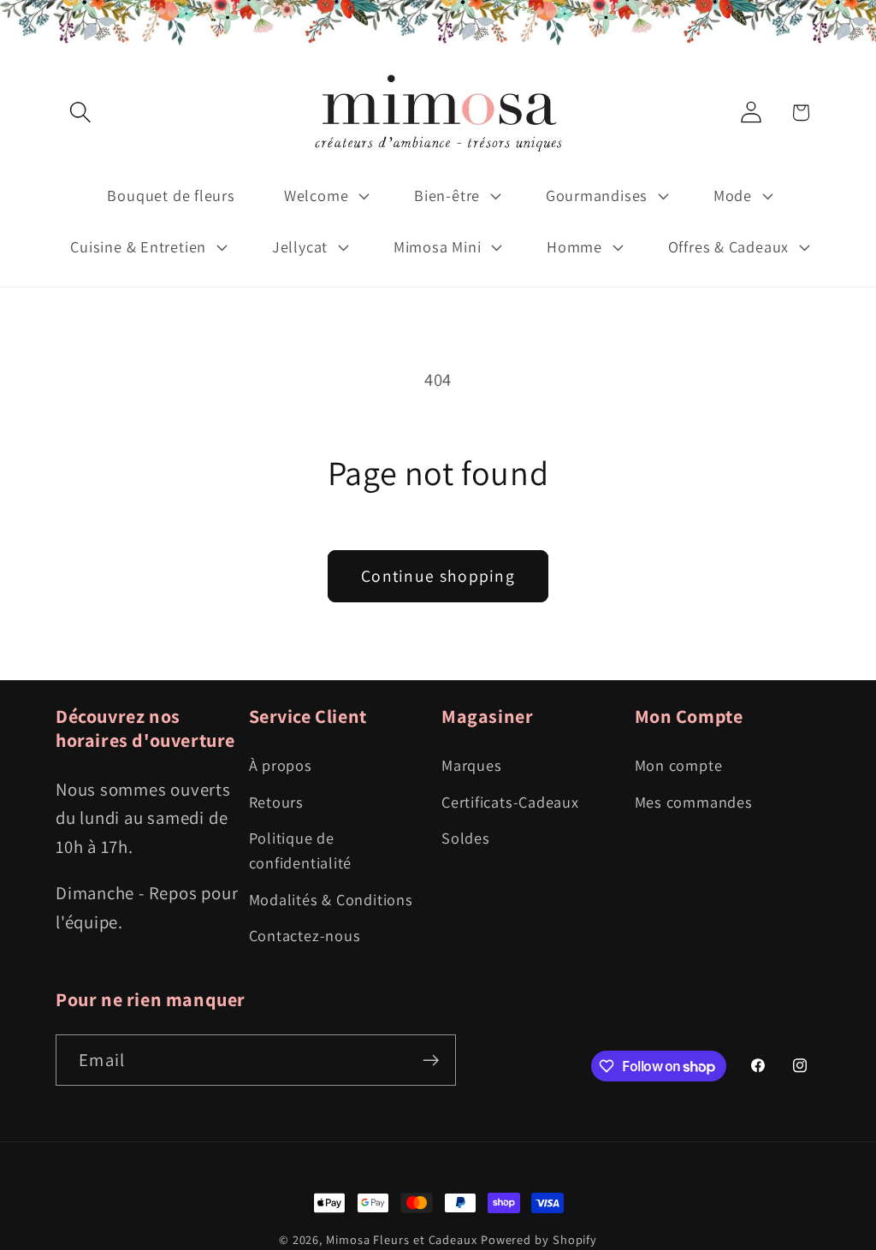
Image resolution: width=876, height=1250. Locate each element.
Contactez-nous (305, 935)
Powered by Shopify (539, 1239)
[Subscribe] (430, 1060)
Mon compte (679, 765)
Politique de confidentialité (300, 850)
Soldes (465, 837)
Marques (471, 765)
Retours (276, 801)
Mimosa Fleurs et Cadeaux (401, 1239)
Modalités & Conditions (331, 899)
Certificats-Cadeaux (510, 801)
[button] (80, 112)
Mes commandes (694, 801)
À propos (280, 765)
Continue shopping (438, 576)
